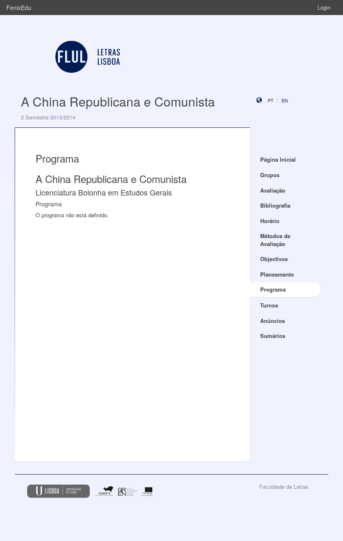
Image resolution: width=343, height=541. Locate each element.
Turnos (269, 305)
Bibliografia (275, 205)
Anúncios (272, 321)
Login (323, 7)
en (285, 100)
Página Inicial (278, 159)
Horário (269, 221)
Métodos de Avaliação (275, 240)
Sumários (272, 336)
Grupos (269, 175)
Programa (273, 289)
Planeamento (277, 274)
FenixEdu (18, 7)
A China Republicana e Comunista (118, 101)
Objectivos (274, 259)
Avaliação (272, 190)
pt (271, 100)
